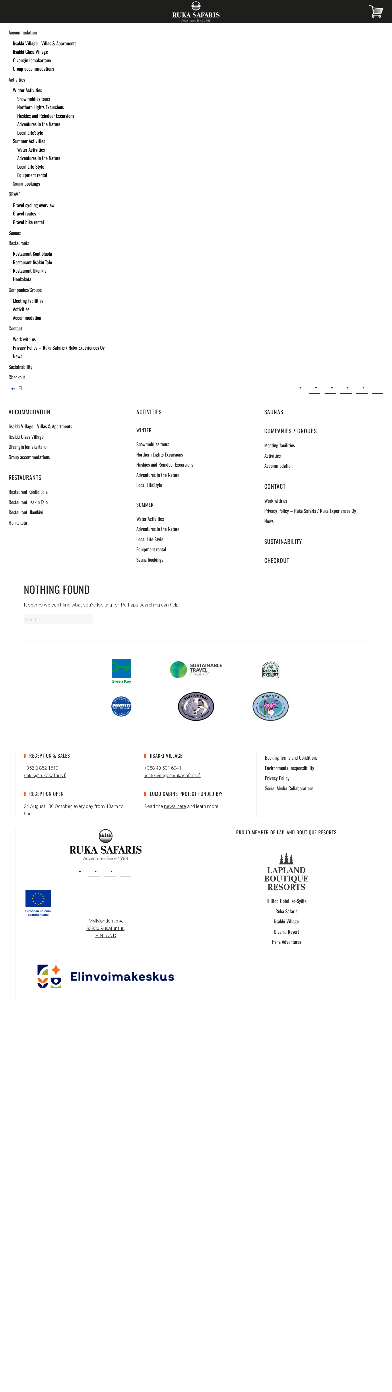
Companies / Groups (290, 430)
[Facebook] (362, 388)
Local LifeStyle (30, 132)
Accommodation (23, 32)
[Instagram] (346, 388)
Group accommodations (33, 68)
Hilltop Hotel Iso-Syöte (286, 900)
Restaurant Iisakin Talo (32, 262)
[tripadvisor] (125, 871)
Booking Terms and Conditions (291, 757)
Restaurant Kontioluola (32, 253)
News (17, 356)
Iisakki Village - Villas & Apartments (44, 43)
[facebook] (110, 871)
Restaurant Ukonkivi (30, 270)
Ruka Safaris (286, 911)
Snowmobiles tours (33, 98)
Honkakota (22, 279)
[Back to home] (196, 11)
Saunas (15, 232)
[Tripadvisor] (377, 388)
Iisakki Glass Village (30, 51)
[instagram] (94, 871)
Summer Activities (29, 141)
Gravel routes (24, 213)
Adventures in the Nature (38, 124)
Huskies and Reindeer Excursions (45, 115)
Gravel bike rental (28, 222)
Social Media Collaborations (289, 788)
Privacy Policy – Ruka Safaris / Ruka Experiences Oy (59, 347)
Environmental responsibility (289, 767)
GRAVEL (15, 194)
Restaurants (19, 243)
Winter (144, 430)
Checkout (17, 377)
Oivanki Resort (286, 931)
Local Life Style (30, 166)
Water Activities (31, 149)
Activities (17, 79)
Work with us (24, 339)
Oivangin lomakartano (32, 60)
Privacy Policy (277, 777)
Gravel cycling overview (34, 205)
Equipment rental (32, 174)
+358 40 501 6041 (162, 768)
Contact (15, 328)
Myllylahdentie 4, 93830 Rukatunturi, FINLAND (105, 928)
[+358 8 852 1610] (330, 388)
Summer (145, 504)
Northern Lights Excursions (40, 107)
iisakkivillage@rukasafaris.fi (172, 775)
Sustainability (20, 366)
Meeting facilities (28, 300)
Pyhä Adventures (286, 941)
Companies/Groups (25, 289)
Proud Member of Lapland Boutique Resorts (286, 832)
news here (175, 806)
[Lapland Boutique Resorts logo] (286, 871)
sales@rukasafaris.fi (45, 775)
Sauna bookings (26, 183)
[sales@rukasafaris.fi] (314, 388)
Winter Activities (27, 90)
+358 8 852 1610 (41, 768)
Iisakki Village (286, 921)
